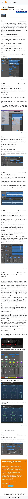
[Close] (25, 461)
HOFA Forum (13, 2)
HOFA (4, 493)
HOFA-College (5, 9)
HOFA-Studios (9, 494)
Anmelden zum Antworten (21, 11)
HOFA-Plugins (8, 493)
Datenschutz (22, 494)
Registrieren (5, 486)
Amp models (5, 330)
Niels (4, 21)
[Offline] (2, 20)
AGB (18, 494)
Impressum (15, 494)
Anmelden (11, 486)
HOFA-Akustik (13, 493)
